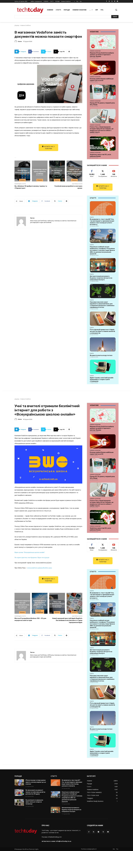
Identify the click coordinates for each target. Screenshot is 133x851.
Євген (20, 41)
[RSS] (94, 832)
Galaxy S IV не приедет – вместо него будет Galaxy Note (74, 171)
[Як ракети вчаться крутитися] (103, 344)
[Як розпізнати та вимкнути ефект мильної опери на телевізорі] (19, 802)
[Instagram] (109, 1)
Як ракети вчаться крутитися (101, 355)
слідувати (102, 170)
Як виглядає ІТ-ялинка (57, 171)
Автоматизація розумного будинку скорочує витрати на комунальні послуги (101, 278)
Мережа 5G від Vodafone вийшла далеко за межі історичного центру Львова (102, 54)
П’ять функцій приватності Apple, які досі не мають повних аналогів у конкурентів (102, 331)
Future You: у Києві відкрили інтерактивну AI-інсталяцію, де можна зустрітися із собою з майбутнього (101, 129)
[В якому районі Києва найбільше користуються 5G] (103, 68)
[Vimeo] (115, 1)
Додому (17, 25)
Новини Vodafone (25, 25)
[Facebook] (106, 1)
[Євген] (16, 41)
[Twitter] (112, 1)
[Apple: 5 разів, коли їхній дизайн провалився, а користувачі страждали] (103, 367)
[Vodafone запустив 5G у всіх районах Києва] (103, 143)
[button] (116, 10)
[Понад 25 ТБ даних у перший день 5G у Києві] (103, 92)
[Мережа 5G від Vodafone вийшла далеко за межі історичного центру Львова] (103, 42)
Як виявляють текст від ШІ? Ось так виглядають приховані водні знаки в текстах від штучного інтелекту (102, 221)
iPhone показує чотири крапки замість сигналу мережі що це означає (36, 782)
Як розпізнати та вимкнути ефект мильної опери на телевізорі (34, 802)
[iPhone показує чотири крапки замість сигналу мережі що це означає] (19, 782)
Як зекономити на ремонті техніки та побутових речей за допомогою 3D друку (35, 792)
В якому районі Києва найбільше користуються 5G (102, 79)
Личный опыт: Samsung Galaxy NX (22, 171)
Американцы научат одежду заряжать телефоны (40, 171)
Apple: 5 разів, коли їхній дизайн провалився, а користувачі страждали (101, 379)
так (92, 170)
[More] (69, 51)
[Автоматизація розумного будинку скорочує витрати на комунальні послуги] (103, 265)
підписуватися (114, 170)
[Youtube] (117, 1)
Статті (92, 217)
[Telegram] (98, 832)
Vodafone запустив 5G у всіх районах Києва (100, 155)
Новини (22, 180)
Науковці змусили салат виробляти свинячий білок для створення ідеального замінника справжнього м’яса (102, 304)
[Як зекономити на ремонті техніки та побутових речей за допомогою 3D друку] (19, 792)
